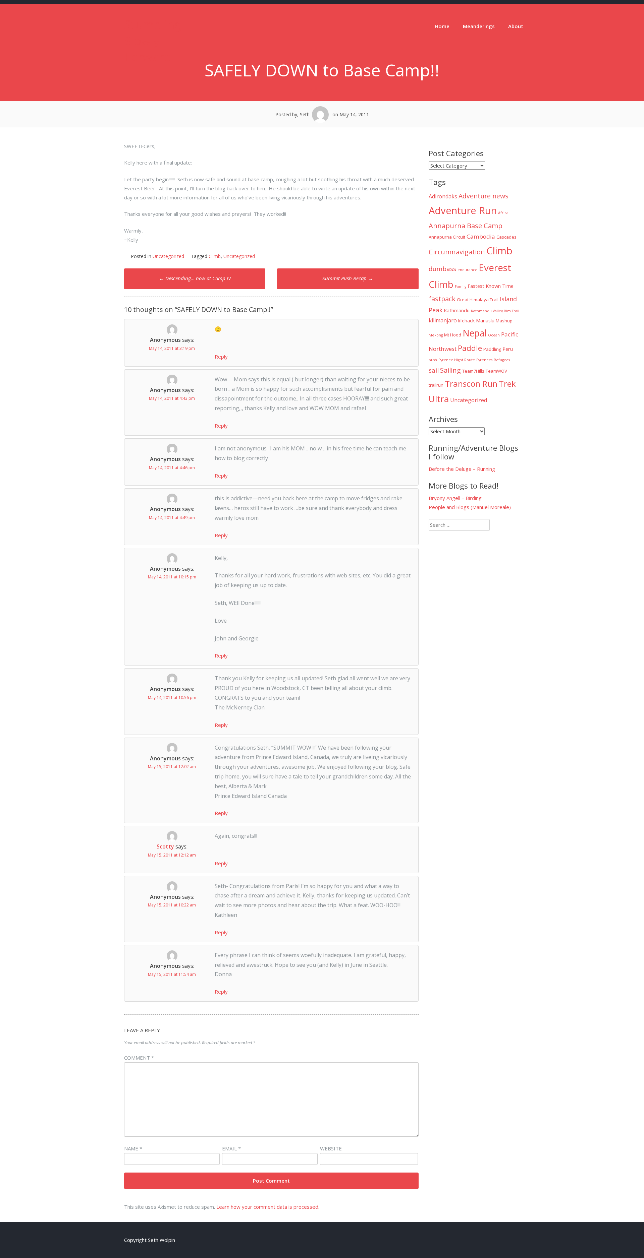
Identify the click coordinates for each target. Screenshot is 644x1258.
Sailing (450, 370)
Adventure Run (463, 210)
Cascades (506, 237)
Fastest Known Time (491, 285)
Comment (139, 1057)
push (433, 360)
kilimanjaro (443, 320)
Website (331, 1148)
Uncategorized (168, 256)
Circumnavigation (457, 251)
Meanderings (479, 26)
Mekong (436, 335)
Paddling (492, 349)
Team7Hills (473, 371)
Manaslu (485, 320)
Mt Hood (452, 335)
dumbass (442, 268)
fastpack (442, 298)
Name (133, 1148)
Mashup (504, 321)
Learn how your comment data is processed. (267, 1206)
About (515, 26)
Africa (503, 212)
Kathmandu (457, 310)
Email (231, 1148)
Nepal (475, 333)
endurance (467, 269)
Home (442, 26)
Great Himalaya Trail (477, 300)
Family (460, 286)
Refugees (502, 360)
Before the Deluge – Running (462, 468)
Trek (507, 383)
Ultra (439, 399)
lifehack (466, 320)
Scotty (165, 846)
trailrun (436, 385)
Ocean (494, 335)
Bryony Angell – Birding (455, 498)
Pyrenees (484, 360)
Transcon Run (471, 383)
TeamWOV (496, 371)
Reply (221, 356)
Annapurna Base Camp (465, 225)
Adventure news (483, 195)
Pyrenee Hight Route (456, 360)
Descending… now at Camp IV (195, 278)
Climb (215, 256)
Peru (507, 348)
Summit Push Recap (347, 278)
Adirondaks (443, 196)
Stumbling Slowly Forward (152, 40)
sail (434, 370)
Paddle (470, 348)
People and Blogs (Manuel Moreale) (470, 507)
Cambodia (481, 236)
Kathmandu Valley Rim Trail (495, 311)
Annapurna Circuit (447, 237)
